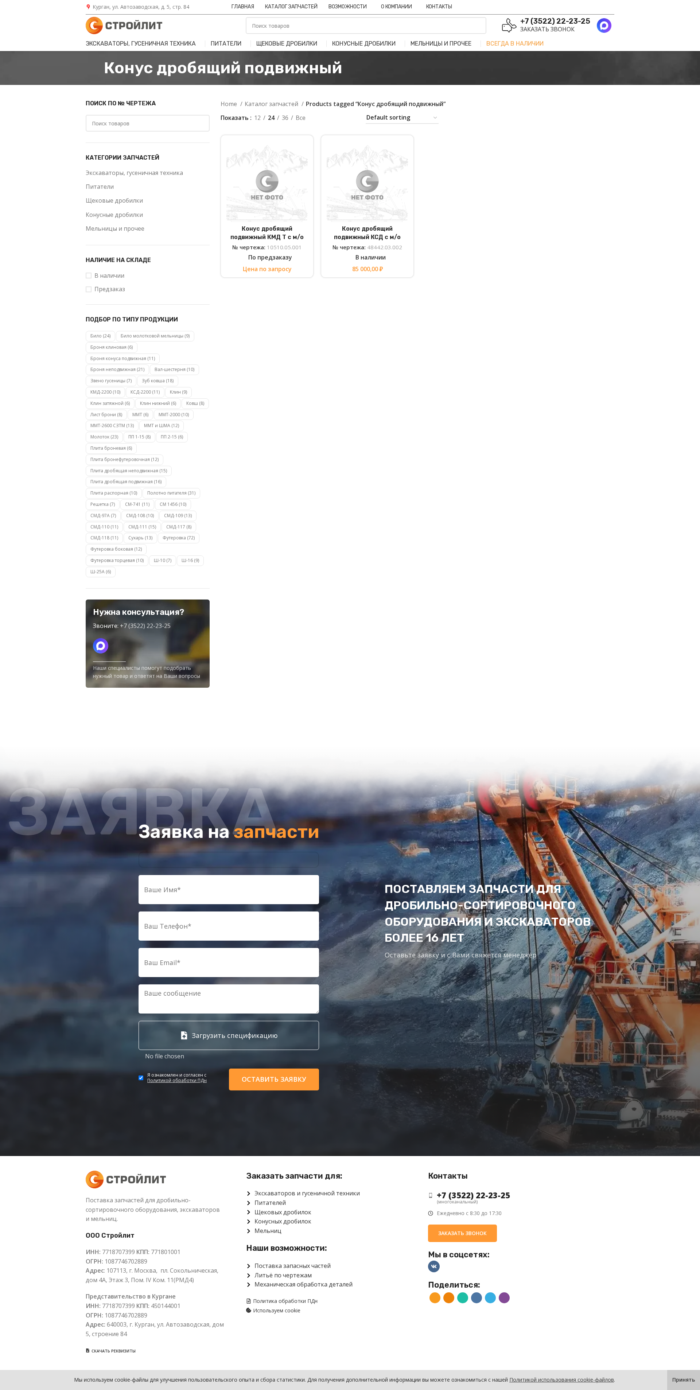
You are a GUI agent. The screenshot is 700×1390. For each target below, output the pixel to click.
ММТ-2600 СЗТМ (112, 425)
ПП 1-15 (139, 437)
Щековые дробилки (114, 200)
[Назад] (95, 67)
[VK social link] (476, 1297)
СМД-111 (142, 527)
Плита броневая (111, 448)
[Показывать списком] (323, 118)
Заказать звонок (547, 29)
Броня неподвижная (117, 369)
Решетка (102, 504)
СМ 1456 (173, 504)
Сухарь (140, 538)
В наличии (109, 276)
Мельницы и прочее (115, 228)
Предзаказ (109, 289)
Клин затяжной (110, 403)
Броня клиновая (111, 347)
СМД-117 (178, 527)
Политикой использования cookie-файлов (561, 1379)
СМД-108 (140, 515)
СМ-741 (137, 504)
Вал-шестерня (174, 369)
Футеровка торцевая (117, 560)
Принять (683, 1379)
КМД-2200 (105, 392)
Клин (178, 392)
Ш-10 (162, 560)
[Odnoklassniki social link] (448, 1297)
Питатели (100, 187)
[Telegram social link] (490, 1297)
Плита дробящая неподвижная (128, 471)
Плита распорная (113, 493)
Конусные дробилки (114, 215)
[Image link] (126, 1179)
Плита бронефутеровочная (124, 459)
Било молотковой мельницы (155, 336)
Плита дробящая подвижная (126, 482)
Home (229, 104)
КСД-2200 (145, 392)
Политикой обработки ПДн (177, 1080)
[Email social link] (434, 1297)
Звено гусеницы (111, 381)
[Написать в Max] (100, 645)
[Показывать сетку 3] (336, 118)
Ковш (195, 403)
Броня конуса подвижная (122, 358)
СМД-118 (104, 538)
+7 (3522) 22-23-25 (145, 626)
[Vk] (434, 1266)
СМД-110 (104, 527)
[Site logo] (124, 25)
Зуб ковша (158, 381)
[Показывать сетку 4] (350, 118)
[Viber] (504, 1297)
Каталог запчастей (272, 104)
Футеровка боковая (116, 549)
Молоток (104, 437)
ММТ (140, 414)
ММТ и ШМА (161, 425)
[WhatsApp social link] (462, 1297)
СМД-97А (103, 515)
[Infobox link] (137, 7)
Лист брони (106, 414)
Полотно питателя (171, 493)
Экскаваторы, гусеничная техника (134, 173)
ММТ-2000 (174, 414)
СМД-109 (178, 515)
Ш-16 (190, 560)
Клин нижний (158, 403)
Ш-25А (100, 572)
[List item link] (515, 1195)
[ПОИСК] (478, 25)
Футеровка (179, 538)
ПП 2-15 (172, 437)
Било (100, 336)
